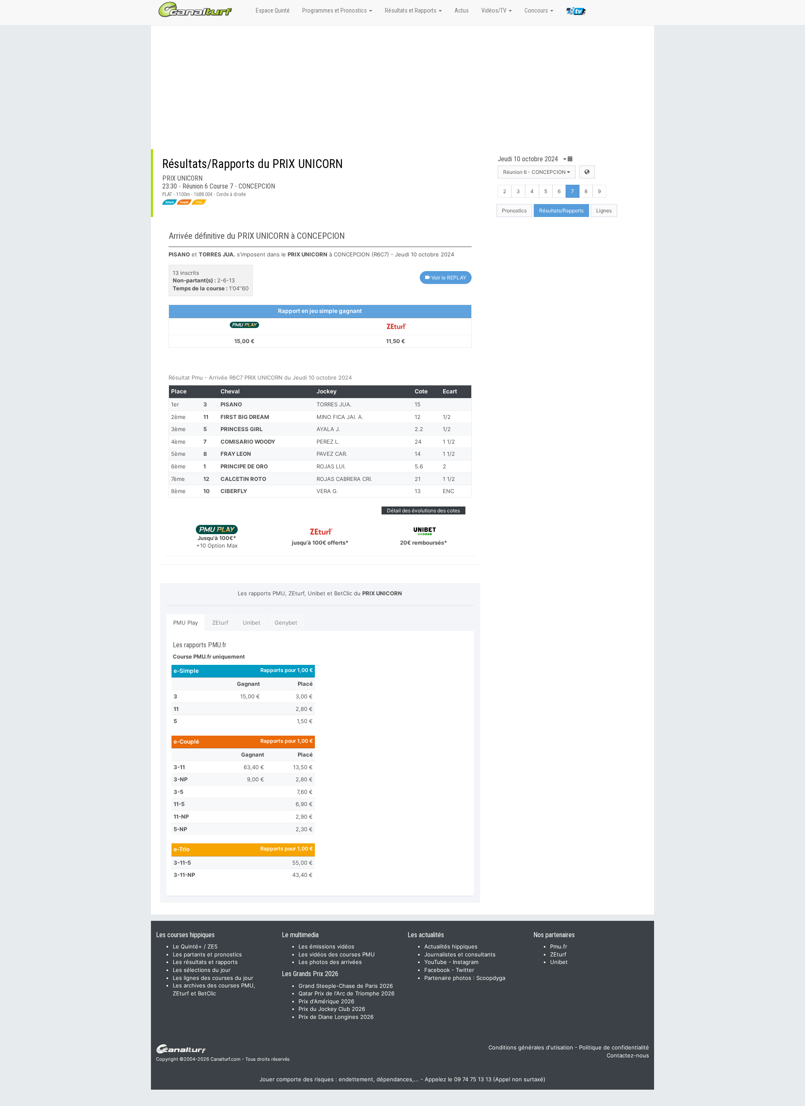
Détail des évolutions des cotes (423, 510)
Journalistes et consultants (460, 954)
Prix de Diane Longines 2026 (336, 1016)
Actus (461, 10)
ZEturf (220, 622)
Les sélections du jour (202, 969)
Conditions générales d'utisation (530, 1047)
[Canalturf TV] (576, 12)
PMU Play (185, 622)
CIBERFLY (234, 491)
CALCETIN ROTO (243, 478)
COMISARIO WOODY (248, 441)
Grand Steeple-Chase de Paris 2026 (346, 985)
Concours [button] (537, 10)
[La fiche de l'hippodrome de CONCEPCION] (587, 171)
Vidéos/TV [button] (494, 10)
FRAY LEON (236, 453)
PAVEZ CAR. (332, 453)
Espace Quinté (273, 10)
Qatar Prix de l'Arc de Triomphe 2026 (347, 993)
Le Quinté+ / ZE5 (195, 946)
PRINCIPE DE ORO (244, 466)
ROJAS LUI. (331, 466)
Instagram (465, 962)
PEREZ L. (328, 441)
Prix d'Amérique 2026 (326, 1001)
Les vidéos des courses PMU (337, 954)
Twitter (465, 969)
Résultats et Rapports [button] (411, 10)
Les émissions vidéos (326, 946)
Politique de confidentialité (614, 1047)
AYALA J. (328, 429)
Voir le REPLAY (448, 277)
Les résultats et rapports (205, 962)
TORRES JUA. (334, 404)
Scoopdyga (490, 977)
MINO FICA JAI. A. (340, 416)
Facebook (437, 969)
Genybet (286, 622)
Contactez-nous (628, 1055)
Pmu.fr (558, 946)
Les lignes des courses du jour (213, 977)
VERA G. (327, 491)
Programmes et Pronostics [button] (335, 10)
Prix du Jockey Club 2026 (332, 1008)
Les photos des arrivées (330, 962)
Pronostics (514, 210)
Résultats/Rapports (561, 210)
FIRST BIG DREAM (245, 416)
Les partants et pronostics (207, 954)
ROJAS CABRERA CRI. (344, 478)
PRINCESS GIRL (241, 429)
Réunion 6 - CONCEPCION (535, 172)
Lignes (604, 210)
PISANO (231, 404)
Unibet (251, 622)
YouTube (435, 962)
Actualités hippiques (451, 946)
